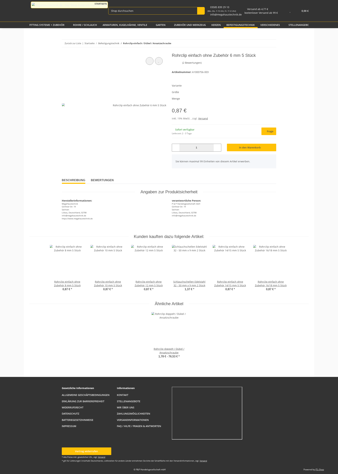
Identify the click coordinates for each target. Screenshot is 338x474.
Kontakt (122, 395)
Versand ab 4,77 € (257, 9)
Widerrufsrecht (72, 407)
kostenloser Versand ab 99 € (261, 12)
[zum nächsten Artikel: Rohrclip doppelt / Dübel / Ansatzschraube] (265, 43)
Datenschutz (70, 413)
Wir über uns (125, 407)
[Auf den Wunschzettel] (159, 61)
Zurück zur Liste (73, 43)
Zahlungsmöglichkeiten (133, 413)
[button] (283, 11)
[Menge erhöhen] (217, 147)
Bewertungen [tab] (102, 180)
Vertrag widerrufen (86, 451)
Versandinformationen (133, 420)
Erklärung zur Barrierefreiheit (83, 401)
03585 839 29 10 (222, 8)
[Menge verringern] (176, 147)
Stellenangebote (128, 401)
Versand (203, 118)
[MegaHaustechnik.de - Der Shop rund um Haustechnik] (69, 5)
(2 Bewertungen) (192, 62)
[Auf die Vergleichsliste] (150, 61)
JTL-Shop (319, 469)
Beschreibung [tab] (73, 180)
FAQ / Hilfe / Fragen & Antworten (139, 426)
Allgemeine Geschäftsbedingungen (85, 395)
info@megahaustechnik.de (226, 14)
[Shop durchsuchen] (201, 11)
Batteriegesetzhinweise (77, 420)
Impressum (69, 426)
